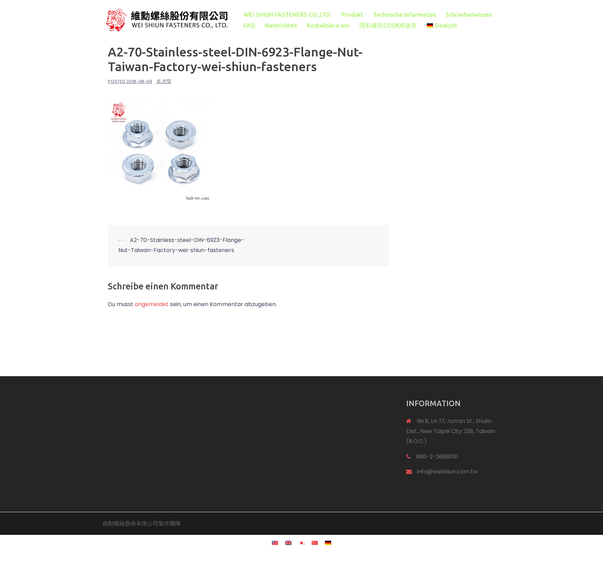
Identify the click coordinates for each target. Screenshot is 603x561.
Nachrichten (281, 25)
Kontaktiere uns (328, 25)
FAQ (249, 25)
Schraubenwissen (469, 14)
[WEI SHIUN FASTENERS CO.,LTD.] (165, 20)
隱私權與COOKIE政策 (388, 25)
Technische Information (404, 14)
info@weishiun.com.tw (447, 472)
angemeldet (152, 304)
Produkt (352, 14)
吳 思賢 (164, 81)
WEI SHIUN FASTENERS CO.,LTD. (288, 14)
